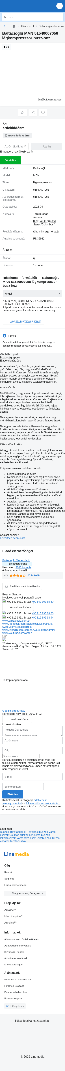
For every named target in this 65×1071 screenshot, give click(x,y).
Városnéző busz (26, 837)
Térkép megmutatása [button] (15, 680)
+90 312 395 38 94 (42, 617)
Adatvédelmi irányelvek (17, 945)
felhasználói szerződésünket (43, 803)
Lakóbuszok (44, 837)
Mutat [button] (28, 601)
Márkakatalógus (13, 964)
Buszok (5, 831)
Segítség (9, 878)
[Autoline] (14, 26)
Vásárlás (10, 160)
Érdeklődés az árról (19, 135)
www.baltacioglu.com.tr (16, 620)
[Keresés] (59, 17)
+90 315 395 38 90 (42, 613)
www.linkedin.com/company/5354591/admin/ (28, 629)
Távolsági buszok (38, 831)
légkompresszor (42, 182)
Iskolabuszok (8, 837)
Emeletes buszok (39, 834)
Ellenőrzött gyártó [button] (17, 563)
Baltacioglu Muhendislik (16, 560)
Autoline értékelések (15, 958)
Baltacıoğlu (39, 168)
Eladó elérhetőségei (15, 884)
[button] (59, 6)
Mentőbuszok (18, 841)
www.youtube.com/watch (17, 632)
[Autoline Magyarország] (23, 6)
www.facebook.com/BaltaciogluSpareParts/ (27, 623)
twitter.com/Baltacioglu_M (17, 626)
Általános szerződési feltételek (21, 939)
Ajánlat (47, 146)
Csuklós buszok (19, 834)
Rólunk (8, 872)
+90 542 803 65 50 (42, 601)
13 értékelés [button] (34, 575)
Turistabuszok (18, 831)
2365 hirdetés (23, 567)
